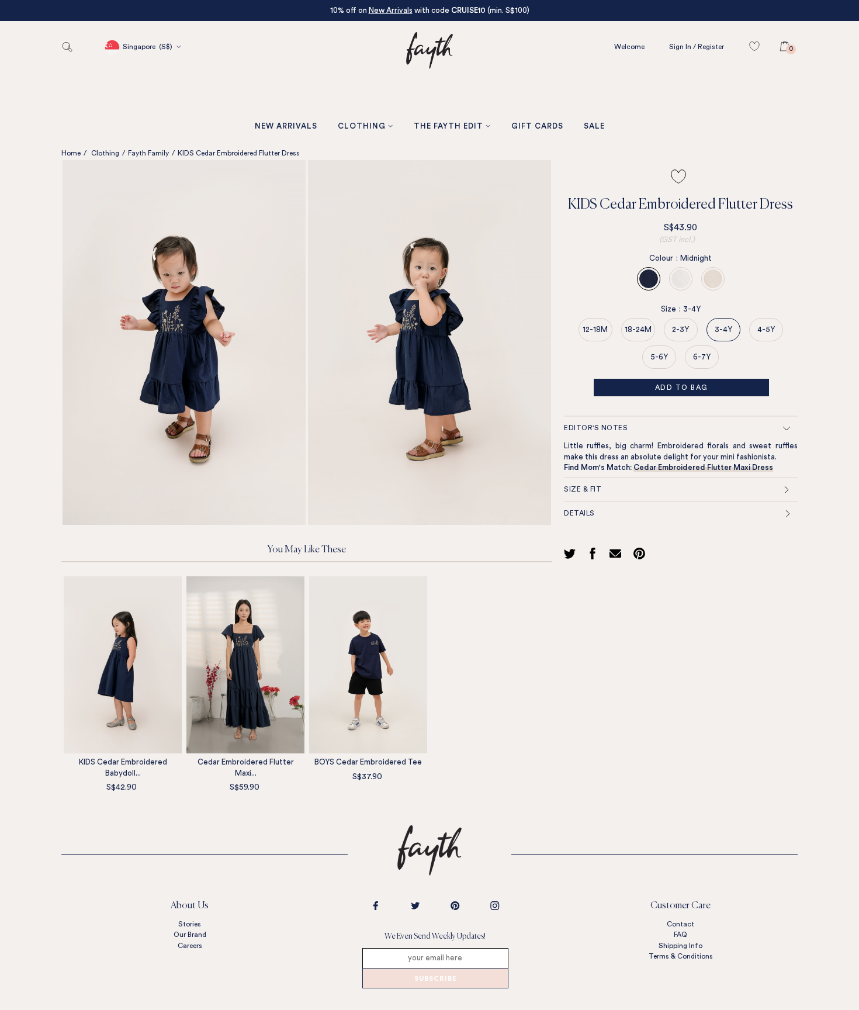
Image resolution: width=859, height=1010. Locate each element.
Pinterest (642, 553)
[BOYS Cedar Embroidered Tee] (368, 664)
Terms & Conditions (681, 956)
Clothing (362, 126)
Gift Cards (537, 126)
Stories (189, 924)
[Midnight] (648, 278)
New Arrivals (391, 10)
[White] (680, 278)
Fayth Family (148, 153)
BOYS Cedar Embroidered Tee (368, 762)
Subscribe (435, 979)
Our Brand (190, 934)
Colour (663, 258)
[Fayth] (429, 85)
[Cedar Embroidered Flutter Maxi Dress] (245, 664)
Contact (680, 924)
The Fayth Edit (448, 126)
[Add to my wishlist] (678, 176)
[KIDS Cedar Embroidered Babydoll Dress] (123, 664)
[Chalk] (713, 278)
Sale (594, 126)
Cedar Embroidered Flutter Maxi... (246, 767)
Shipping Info (680, 945)
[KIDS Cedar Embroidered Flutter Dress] (184, 342)
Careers (190, 945)
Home (71, 153)
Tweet (571, 553)
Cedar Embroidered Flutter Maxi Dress (703, 467)
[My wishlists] (760, 46)
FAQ (680, 934)
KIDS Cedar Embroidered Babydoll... (123, 767)
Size (671, 309)
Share (594, 553)
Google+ (617, 553)
